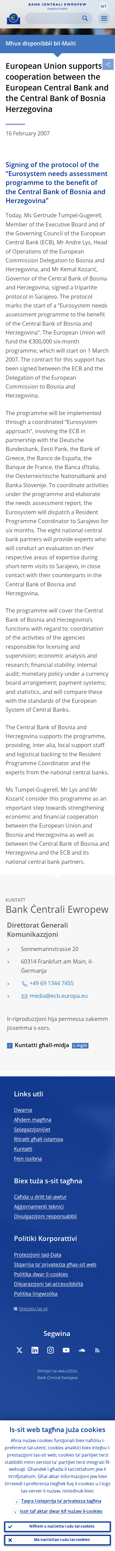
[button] (103, 6)
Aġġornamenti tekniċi (39, 1206)
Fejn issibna (28, 1159)
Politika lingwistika (36, 1294)
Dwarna (23, 1110)
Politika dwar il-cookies (41, 1274)
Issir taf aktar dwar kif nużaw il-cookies (61, 1511)
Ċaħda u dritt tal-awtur (40, 1197)
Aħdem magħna (32, 1120)
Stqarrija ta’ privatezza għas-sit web (55, 1264)
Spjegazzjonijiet (32, 1129)
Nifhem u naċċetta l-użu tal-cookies (61, 1526)
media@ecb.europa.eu (59, 996)
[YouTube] (66, 1350)
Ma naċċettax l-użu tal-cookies (62, 1540)
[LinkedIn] (35, 1350)
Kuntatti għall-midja (42, 1045)
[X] (19, 1350)
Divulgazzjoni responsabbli (45, 1216)
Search (85, 18)
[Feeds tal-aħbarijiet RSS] (97, 1350)
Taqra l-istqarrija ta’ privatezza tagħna (61, 1501)
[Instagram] (50, 1350)
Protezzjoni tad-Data (37, 1255)
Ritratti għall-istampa (38, 1139)
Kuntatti (23, 1149)
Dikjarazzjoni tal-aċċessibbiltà (48, 1284)
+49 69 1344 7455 (52, 984)
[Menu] (104, 19)
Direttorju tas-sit (33, 1309)
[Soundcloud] (81, 1350)
